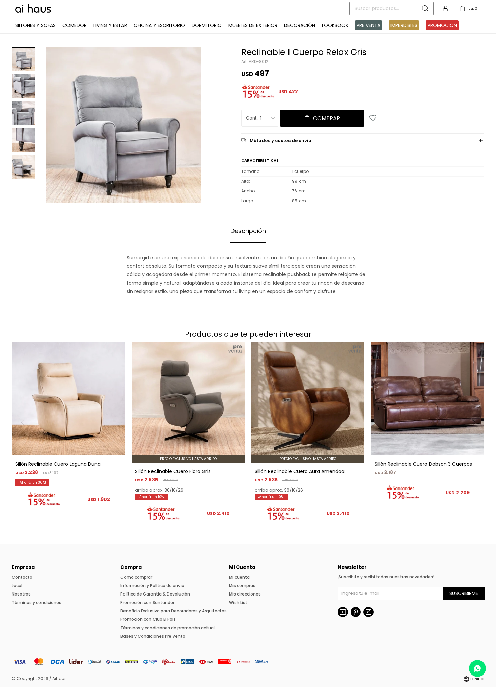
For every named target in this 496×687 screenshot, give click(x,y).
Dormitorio (207, 25)
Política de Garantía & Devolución (155, 594)
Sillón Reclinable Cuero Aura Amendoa (300, 471)
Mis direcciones (245, 594)
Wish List (238, 602)
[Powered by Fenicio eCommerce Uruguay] (474, 678)
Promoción (442, 25)
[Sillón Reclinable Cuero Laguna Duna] (68, 398)
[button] (476, 436)
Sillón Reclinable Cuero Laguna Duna (58, 463)
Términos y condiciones (36, 602)
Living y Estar (110, 25)
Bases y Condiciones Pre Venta (152, 636)
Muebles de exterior (252, 25)
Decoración (299, 25)
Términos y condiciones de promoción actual (167, 628)
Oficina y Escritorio (159, 25)
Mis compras (242, 585)
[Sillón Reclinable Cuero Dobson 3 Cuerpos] (427, 398)
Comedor (74, 25)
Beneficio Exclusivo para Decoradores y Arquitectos (173, 611)
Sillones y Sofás (35, 25)
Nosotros (21, 594)
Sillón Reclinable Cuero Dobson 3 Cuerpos (423, 463)
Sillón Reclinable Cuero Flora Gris (173, 471)
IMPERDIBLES (403, 25)
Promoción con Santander (147, 602)
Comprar (326, 118)
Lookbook (335, 25)
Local (17, 585)
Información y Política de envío (152, 585)
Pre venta (368, 25)
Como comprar (136, 577)
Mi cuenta (239, 577)
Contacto (22, 577)
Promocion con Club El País (148, 619)
